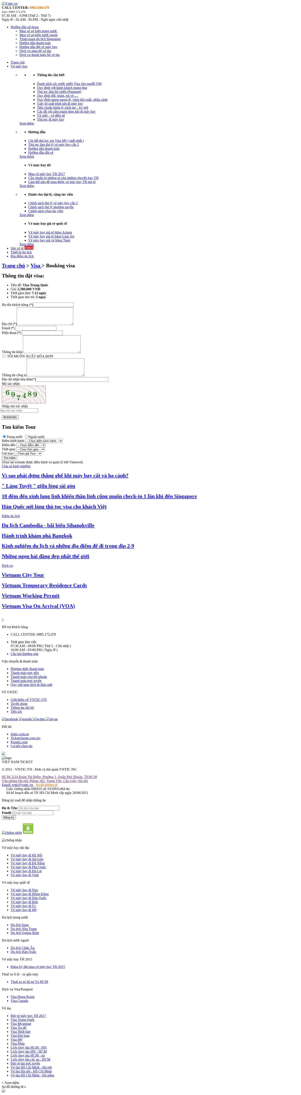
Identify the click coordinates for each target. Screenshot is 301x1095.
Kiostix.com (19, 742)
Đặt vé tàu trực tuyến (25, 1063)
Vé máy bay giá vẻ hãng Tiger (49, 240)
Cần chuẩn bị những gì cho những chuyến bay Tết (63, 178)
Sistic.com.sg (20, 734)
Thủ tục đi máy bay (50, 119)
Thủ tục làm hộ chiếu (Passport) (59, 92)
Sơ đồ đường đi (46, 785)
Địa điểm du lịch (22, 256)
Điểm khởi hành (13, 441)
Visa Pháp (18, 1043)
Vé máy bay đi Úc (23, 906)
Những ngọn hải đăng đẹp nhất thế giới (45, 556)
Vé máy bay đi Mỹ (24, 910)
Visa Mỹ (16, 1039)
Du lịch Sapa (20, 925)
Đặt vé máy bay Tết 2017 (28, 1016)
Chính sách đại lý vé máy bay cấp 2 (53, 203)
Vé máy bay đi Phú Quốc (28, 867)
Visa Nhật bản (20, 1031)
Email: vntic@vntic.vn (18, 785)
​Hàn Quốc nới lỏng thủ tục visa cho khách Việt (54, 506)
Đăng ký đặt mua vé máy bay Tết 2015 (38, 967)
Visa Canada (19, 1001)
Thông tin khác (12, 352)
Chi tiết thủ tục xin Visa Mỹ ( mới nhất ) (56, 140)
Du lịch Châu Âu (23, 948)
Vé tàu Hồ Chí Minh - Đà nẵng (32, 1075)
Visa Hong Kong (22, 997)
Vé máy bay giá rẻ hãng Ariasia (50, 232)
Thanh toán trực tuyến (26, 681)
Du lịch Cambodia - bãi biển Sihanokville (48, 525)
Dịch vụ (7, 565)
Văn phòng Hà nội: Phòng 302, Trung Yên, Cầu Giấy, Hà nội (45, 781)
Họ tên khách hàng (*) (17, 305)
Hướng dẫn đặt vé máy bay (38, 47)
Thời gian (8, 449)
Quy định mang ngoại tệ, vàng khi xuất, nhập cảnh (72, 99)
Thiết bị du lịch (21, 252)
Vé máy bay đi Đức (24, 902)
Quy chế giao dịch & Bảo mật (31, 685)
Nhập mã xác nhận (15, 406)
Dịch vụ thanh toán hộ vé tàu (39, 55)
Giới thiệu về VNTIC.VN (29, 700)
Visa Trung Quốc (23, 1020)
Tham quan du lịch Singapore (40, 39)
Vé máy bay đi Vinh (25, 875)
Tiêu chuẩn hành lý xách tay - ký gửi (62, 107)
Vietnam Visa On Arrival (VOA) (38, 606)
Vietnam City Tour (23, 575)
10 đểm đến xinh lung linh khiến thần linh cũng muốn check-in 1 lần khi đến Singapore (99, 496)
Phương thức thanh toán (27, 669)
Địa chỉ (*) (9, 324)
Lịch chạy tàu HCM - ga (28, 1055)
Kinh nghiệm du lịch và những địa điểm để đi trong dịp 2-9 (68, 546)
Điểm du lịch (11, 516)
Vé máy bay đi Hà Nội (26, 855)
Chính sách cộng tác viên (45, 211)
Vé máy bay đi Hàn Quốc (28, 898)
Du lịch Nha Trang (24, 929)
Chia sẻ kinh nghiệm (16, 466)
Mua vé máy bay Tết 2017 (46, 174)
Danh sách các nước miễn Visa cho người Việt (69, 84)
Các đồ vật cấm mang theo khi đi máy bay (66, 111)
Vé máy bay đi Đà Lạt (26, 871)
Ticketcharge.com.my (26, 738)
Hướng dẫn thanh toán (35, 43)
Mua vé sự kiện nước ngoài (38, 35)
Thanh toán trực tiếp (25, 673)
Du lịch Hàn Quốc (23, 952)
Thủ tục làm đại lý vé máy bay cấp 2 (53, 144)
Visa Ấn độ (18, 1027)
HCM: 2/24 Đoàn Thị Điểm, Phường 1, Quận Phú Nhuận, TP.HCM (49, 777)
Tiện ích (16, 711)
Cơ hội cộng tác (22, 746)
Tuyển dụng (19, 704)
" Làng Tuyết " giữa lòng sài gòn (38, 486)
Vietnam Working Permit (30, 596)
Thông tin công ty (14, 375)
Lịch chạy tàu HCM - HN (29, 1047)
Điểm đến (8, 445)
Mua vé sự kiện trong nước (38, 31)
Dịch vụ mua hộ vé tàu (35, 51)
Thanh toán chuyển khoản (29, 677)
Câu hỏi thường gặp (24, 654)
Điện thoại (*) (11, 333)
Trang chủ (18, 62)
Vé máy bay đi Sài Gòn (27, 859)
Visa (36, 265)
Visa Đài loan (20, 1035)
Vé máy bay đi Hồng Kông (30, 894)
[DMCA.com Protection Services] (28, 833)
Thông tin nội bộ (22, 707)
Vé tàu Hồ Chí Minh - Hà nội (31, 1067)
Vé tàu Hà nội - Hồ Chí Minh (31, 1071)
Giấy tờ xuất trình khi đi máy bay (60, 103)
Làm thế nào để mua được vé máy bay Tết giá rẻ (62, 182)
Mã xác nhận (11, 384)
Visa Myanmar (21, 1024)
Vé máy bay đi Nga (24, 890)
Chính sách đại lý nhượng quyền (51, 207)
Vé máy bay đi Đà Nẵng (28, 863)
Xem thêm (26, 123)
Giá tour (7, 453)
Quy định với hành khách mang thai (62, 88)
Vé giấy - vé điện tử (51, 115)
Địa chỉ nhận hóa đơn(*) (19, 379)
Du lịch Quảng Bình (25, 933)
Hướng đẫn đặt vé (40, 152)
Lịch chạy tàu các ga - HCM (30, 1059)
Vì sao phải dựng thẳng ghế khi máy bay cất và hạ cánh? (65, 475)
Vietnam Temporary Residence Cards (44, 585)
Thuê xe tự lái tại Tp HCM (29, 982)
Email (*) (9, 328)
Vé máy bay (19, 66)
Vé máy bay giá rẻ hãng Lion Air (51, 236)
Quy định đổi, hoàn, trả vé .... (57, 95)
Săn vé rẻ (22, 248)
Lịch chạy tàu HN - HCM (29, 1051)
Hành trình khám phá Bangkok (37, 536)
